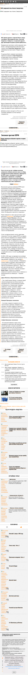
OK (14, 672)
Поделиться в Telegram (13, 1)
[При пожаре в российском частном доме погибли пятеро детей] (4, 443)
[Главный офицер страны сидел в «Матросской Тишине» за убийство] (4, 607)
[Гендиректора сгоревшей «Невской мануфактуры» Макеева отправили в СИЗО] (4, 430)
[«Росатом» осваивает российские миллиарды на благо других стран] (4, 596)
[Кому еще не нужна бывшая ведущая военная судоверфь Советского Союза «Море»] (4, 514)
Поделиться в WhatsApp (8, 1)
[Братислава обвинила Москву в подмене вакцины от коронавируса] (4, 500)
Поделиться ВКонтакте (1, 1)
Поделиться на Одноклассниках (6, 1)
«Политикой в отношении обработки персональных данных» (14, 667)
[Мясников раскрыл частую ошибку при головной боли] (4, 456)
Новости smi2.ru (4, 360)
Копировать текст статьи (15, 1)
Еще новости (14, 384)
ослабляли (10, 216)
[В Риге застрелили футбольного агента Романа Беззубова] (4, 417)
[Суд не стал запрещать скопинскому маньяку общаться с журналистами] (4, 468)
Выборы (16, 184)
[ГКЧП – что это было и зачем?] (4, 566)
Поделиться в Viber (11, 1)
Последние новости (14, 362)
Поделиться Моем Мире (3, 1)
